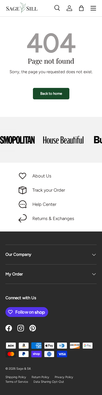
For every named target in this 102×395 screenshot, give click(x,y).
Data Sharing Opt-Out (48, 382)
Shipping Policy (15, 377)
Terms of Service (16, 382)
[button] (81, 8)
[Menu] (93, 8)
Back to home (51, 93)
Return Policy (40, 377)
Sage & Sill (23, 368)
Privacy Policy (64, 377)
